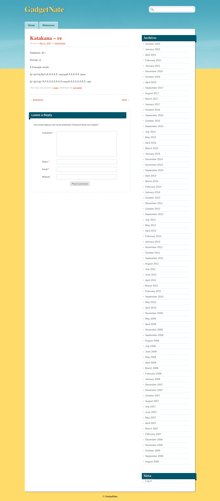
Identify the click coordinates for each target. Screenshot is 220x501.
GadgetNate (44, 9)
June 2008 (151, 351)
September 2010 (154, 296)
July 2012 (150, 219)
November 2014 (154, 164)
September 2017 (154, 87)
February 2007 (153, 434)
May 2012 (150, 225)
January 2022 (152, 49)
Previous (36, 99)
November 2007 (154, 390)
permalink (77, 88)
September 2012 (154, 214)
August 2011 (152, 263)
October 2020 (152, 76)
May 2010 (150, 302)
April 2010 (150, 307)
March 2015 (151, 148)
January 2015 (152, 153)
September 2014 (154, 170)
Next (126, 99)
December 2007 (154, 384)
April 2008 (150, 362)
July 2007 (150, 406)
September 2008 (154, 335)
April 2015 (150, 142)
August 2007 (152, 401)
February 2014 (153, 186)
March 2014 (151, 181)
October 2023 (152, 43)
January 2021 (152, 65)
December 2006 (154, 439)
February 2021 (153, 60)
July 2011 (150, 269)
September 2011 (154, 258)
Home (31, 25)
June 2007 (151, 412)
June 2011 (151, 274)
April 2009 (150, 324)
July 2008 (150, 346)
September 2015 (154, 126)
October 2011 (152, 252)
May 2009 (150, 318)
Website (46, 177)
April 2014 (150, 175)
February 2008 (153, 373)
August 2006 (152, 461)
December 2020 (154, 71)
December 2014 (154, 159)
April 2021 (150, 54)
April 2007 (150, 423)
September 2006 (154, 456)
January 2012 (152, 241)
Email (45, 169)
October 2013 (152, 197)
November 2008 (154, 329)
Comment (47, 133)
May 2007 (150, 417)
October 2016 (152, 109)
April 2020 (150, 82)
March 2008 (151, 368)
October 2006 (152, 450)
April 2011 (150, 280)
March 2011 (151, 285)
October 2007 (152, 395)
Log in (148, 481)
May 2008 (150, 357)
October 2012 (152, 208)
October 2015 (152, 120)
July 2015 (150, 131)
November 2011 (154, 247)
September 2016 (154, 115)
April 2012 (150, 230)
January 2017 (152, 104)
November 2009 (154, 313)
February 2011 (153, 291)
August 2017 (152, 93)
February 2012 (153, 236)
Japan (56, 88)
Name (45, 162)
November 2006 (154, 445)
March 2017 (151, 98)
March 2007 (151, 428)
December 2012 (154, 203)
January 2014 (152, 192)
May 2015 (150, 137)
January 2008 (152, 379)
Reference (48, 25)
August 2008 (152, 340)
